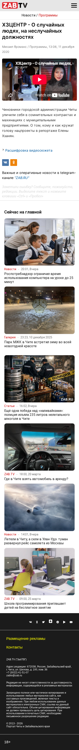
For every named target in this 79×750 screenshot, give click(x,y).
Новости (28, 15)
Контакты (14, 647)
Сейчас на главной (23, 212)
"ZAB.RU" (22, 178)
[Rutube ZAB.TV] (64, 622)
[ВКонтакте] (30, 622)
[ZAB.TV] (14, 8)
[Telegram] (57, 622)
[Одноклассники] (37, 622)
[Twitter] (43, 622)
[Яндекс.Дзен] (50, 622)
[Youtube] (71, 622)
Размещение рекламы (25, 639)
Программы (48, 15)
